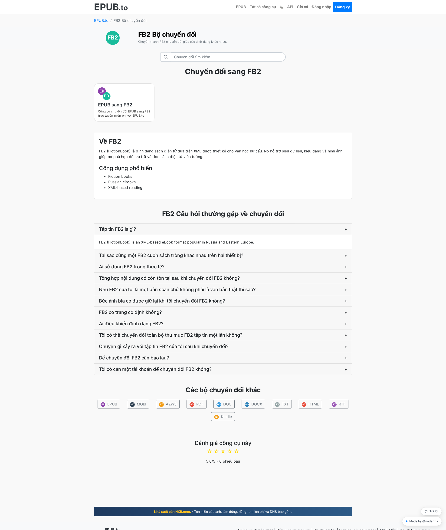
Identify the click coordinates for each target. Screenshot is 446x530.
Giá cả (302, 6)
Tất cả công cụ (263, 6)
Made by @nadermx (423, 521)
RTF (339, 404)
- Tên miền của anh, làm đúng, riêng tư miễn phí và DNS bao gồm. (223, 512)
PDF (197, 404)
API (290, 6)
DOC (224, 404)
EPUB (241, 6)
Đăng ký (342, 7)
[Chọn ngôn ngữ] (281, 6)
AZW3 (168, 404)
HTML (310, 404)
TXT (282, 404)
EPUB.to (101, 20)
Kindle (223, 416)
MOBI (138, 404)
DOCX (253, 404)
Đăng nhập (321, 6)
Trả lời (434, 511)
